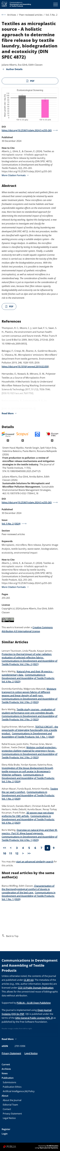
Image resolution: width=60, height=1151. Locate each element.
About (5, 1095)
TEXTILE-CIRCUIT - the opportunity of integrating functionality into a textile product (30, 730)
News (5, 1073)
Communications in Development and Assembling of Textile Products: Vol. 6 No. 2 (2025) (28, 678)
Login (5, 1133)
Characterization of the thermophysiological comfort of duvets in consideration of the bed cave (28, 889)
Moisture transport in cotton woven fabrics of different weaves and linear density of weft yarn (29, 692)
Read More (8, 413)
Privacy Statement (11, 1053)
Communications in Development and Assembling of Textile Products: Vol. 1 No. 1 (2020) (28, 896)
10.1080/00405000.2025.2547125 (24, 471)
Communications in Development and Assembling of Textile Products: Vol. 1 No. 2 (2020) (28, 795)
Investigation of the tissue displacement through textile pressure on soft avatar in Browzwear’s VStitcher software (27, 771)
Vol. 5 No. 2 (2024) (11, 523)
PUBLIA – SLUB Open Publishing (34, 1002)
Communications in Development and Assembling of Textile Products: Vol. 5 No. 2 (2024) (28, 778)
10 (4, 853)
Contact (7, 1109)
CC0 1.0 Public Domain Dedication (35, 987)
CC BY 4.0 (28, 979)
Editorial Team (10, 1104)
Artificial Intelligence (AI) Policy (18, 1091)
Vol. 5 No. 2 (51, 14)
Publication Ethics (12, 1086)
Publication (8, 1077)
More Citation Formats (14, 175)
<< (4, 848)
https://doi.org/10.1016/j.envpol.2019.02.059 (25, 366)
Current (6, 1064)
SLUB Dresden (52, 1146)
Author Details (14, 69)
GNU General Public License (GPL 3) (34, 1017)
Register (6, 1129)
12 (16, 853)
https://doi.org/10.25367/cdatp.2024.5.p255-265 (27, 130)
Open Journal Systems (48, 1148)
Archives (11, 14)
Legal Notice (31, 1053)
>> (29, 853)
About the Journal (12, 1100)
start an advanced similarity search (34, 861)
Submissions (9, 1082)
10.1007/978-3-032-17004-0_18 (22, 493)
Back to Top (12, 936)
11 (10, 853)
